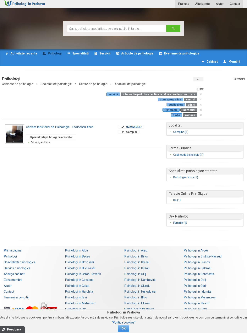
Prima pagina (12, 250)
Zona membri (13, 280)
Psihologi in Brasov (197, 262)
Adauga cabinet (14, 274)
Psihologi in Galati (77, 286)
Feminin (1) (180, 222)
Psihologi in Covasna (79, 280)
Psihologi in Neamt (196, 303)
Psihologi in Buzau (136, 268)
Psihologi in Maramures (200, 297)
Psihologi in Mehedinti (80, 303)
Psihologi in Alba (76, 250)
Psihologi (10, 256)
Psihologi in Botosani (79, 262)
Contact (235, 4)
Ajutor (220, 4)
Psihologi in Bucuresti (80, 268)
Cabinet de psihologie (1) (188, 154)
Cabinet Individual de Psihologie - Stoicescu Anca (59, 127)
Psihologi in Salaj (195, 309)
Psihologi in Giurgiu (137, 286)
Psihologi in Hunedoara (140, 291)
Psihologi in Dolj (195, 280)
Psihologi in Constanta (199, 274)
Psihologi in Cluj (135, 274)
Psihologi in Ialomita (197, 291)
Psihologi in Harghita (79, 291)
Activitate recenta (23, 53)
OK (123, 328)
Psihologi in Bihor (136, 256)
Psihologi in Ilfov (135, 297)
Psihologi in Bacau (77, 256)
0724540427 (134, 126)
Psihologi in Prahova (139, 309)
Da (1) (177, 200)
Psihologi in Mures (137, 303)
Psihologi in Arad (135, 250)
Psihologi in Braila (136, 262)
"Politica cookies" (123, 322)
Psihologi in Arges (196, 250)
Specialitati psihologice (20, 262)
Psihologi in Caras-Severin (83, 274)
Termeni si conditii (16, 297)
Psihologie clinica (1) (185, 177)
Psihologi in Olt (75, 309)
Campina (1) (180, 131)
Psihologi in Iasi (76, 297)
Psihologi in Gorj (195, 286)
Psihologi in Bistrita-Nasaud (203, 256)
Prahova (183, 4)
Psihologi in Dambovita (140, 280)
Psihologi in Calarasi (197, 268)
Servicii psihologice (17, 268)
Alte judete (202, 4)
